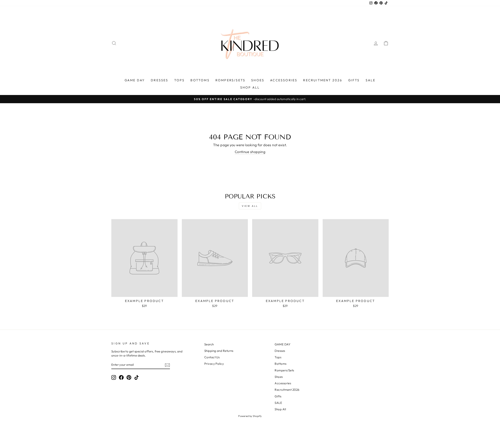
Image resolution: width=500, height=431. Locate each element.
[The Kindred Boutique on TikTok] (136, 377)
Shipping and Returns (218, 351)
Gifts (354, 80)
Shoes (257, 80)
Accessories (283, 80)
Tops (179, 80)
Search (209, 344)
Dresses (159, 80)
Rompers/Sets (230, 80)
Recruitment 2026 (322, 80)
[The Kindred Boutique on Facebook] (121, 377)
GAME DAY (135, 80)
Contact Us (212, 357)
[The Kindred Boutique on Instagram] (113, 377)
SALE (371, 80)
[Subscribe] (167, 364)
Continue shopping (250, 152)
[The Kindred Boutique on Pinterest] (129, 377)
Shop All (250, 87)
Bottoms (199, 80)
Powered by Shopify (250, 416)
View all (250, 205)
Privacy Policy (214, 364)
